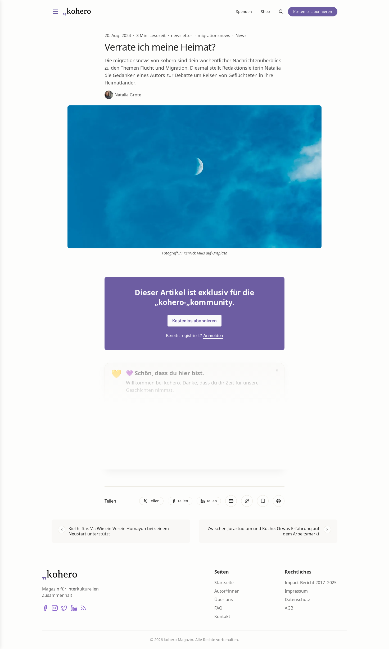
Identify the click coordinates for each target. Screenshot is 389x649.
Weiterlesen (146, 455)
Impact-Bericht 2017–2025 (311, 582)
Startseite (224, 582)
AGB (289, 608)
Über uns (223, 599)
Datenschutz (297, 599)
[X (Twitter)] (64, 608)
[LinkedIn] (74, 608)
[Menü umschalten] (55, 11)
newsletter (181, 35)
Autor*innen (226, 591)
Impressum (296, 591)
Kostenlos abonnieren (194, 320)
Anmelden (213, 335)
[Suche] (281, 11)
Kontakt (222, 616)
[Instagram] (55, 608)
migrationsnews (214, 35)
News (241, 35)
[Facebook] (45, 608)
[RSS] (83, 608)
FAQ (218, 608)
